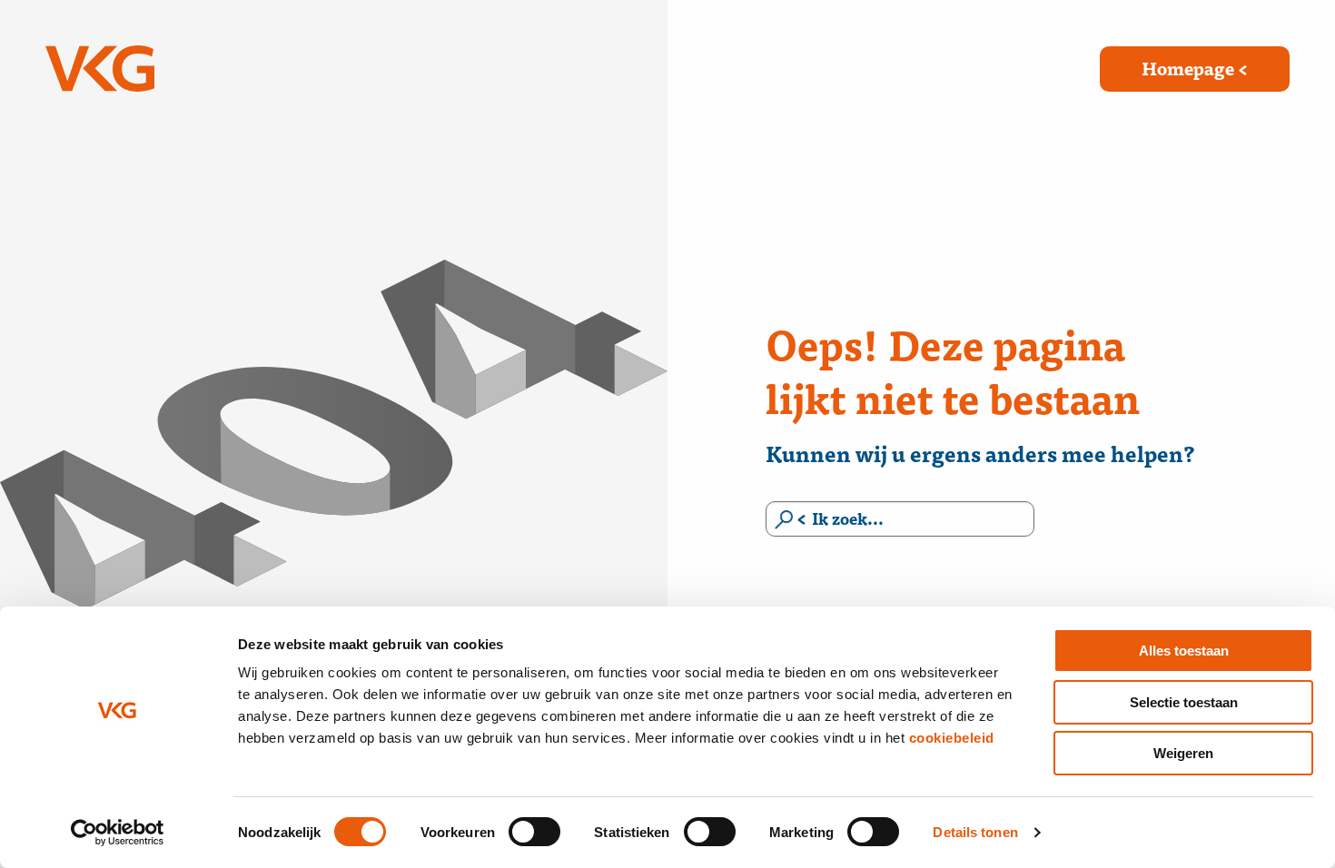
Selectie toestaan (1184, 702)
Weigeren (1183, 753)
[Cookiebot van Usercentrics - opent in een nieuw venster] (117, 832)
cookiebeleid (951, 737)
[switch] (534, 831)
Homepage (1188, 68)
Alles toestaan (1184, 650)
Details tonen (975, 832)
